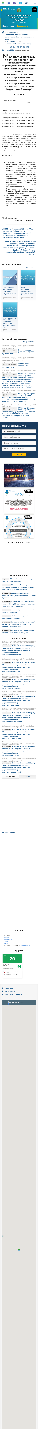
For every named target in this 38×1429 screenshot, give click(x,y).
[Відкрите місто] (19, 558)
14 (24, 855)
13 (19, 855)
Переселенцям (23, 26)
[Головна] (3, 3)
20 (19, 859)
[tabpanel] (19, 558)
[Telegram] (20, 3)
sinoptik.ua (25, 945)
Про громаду (8, 26)
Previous (8, 572)
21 (24, 859)
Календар (10, 837)
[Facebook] (9, 3)
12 (14, 855)
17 (4, 859)
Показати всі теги (9, 925)
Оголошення (10, 776)
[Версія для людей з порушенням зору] (26, 3)
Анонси (27, 776)
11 (9, 855)
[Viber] (15, 3)
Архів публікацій (27, 837)
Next (30, 572)
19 (14, 859)
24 (4, 862)
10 (4, 855)
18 (9, 859)
